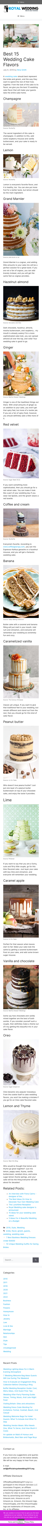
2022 (5, 1297)
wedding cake (11, 76)
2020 (5, 1290)
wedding (7, 1234)
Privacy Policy (29, 1522)
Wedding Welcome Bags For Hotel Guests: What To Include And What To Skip (19, 1419)
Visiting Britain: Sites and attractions (19, 1404)
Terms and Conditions (15, 1522)
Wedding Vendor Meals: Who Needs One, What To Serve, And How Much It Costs (20, 1428)
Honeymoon (8, 1311)
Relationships (9, 1333)
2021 (5, 1293)
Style (14, 1228)
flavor (14, 1231)
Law (5, 1322)
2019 (8, 1228)
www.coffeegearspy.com (14, 547)
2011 (5, 1282)
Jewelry (6, 1319)
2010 (5, 1279)
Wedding (21, 1228)
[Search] (36, 1260)
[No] (39, 1518)
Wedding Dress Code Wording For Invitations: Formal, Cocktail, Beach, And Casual (20, 1410)
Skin (5, 1337)
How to (6, 1315)
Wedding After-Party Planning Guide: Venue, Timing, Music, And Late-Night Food (19, 1397)
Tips (5, 1344)
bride (8, 1231)
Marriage (7, 1330)
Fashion (6, 1304)
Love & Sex (8, 1326)
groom (20, 1231)
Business (7, 1301)
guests (27, 1231)
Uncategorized (9, 1348)
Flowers (6, 1308)
